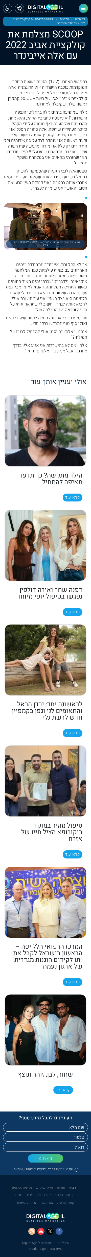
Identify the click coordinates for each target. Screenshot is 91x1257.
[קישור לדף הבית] (45, 10)
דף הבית (80, 19)
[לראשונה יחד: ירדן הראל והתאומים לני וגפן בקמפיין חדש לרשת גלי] (45, 660)
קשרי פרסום (65, 1202)
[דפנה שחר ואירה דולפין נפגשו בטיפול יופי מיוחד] (45, 545)
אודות (61, 1187)
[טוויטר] (50, 1231)
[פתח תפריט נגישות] (7, 8)
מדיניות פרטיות (21, 1187)
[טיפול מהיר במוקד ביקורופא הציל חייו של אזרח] (45, 781)
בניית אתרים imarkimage (46, 1248)
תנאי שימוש (44, 1187)
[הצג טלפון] (19, 8)
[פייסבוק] (59, 1231)
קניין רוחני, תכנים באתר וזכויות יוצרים (52, 1195)
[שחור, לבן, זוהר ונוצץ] (45, 1030)
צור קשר (47, 1202)
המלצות (64, 19)
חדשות (17, 1195)
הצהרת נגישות (27, 1202)
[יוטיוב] (40, 1231)
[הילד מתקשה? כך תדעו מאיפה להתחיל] (45, 431)
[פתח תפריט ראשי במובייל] (83, 8)
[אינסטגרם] (31, 1231)
